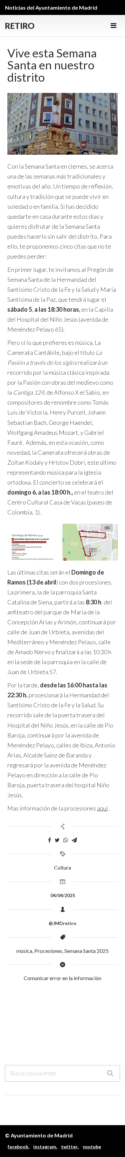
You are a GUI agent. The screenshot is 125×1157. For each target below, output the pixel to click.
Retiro (20, 26)
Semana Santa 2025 (86, 951)
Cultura (62, 867)
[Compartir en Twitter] (57, 840)
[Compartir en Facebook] (49, 840)
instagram (44, 1146)
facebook (18, 1146)
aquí (102, 808)
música (24, 951)
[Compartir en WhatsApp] (65, 840)
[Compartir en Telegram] (74, 840)
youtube (92, 1146)
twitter (69, 1146)
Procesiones (48, 951)
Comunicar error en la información (62, 978)
